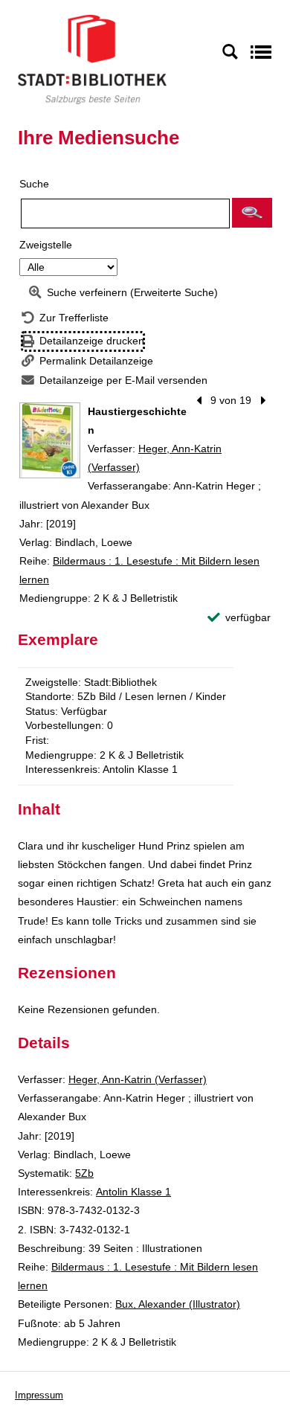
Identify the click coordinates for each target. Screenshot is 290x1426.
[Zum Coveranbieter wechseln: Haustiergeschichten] (49, 440)
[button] (252, 213)
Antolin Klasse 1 (133, 1192)
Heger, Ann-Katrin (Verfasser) (137, 1079)
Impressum (39, 1395)
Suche (34, 184)
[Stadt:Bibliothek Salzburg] (92, 59)
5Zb (84, 1173)
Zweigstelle (45, 245)
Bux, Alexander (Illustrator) (177, 1304)
